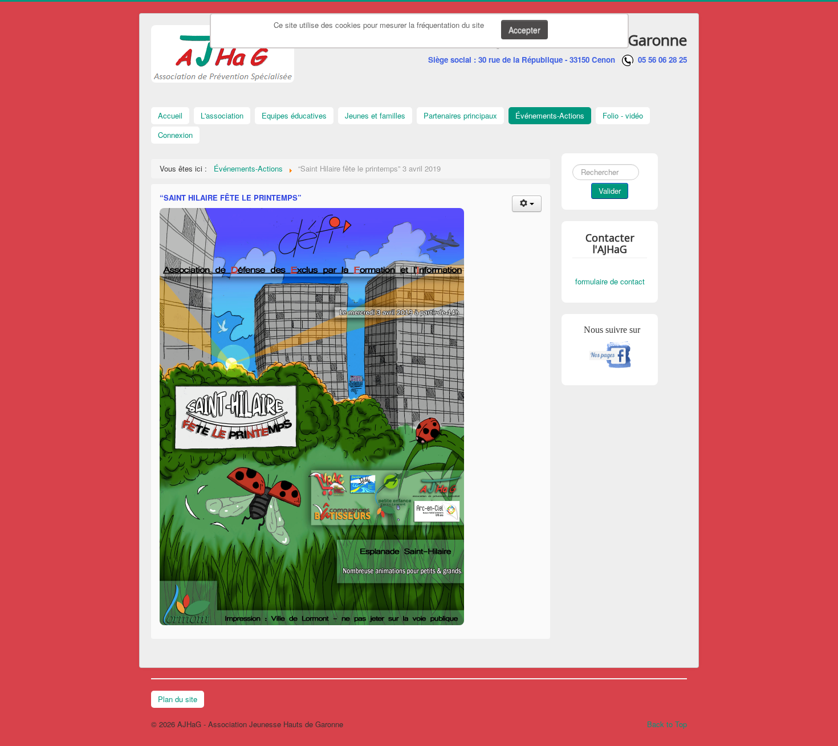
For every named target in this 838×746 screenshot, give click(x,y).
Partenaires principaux (460, 115)
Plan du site (177, 699)
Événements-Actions (549, 115)
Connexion (175, 134)
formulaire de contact (610, 281)
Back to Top (667, 724)
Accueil (170, 115)
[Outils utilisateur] (527, 203)
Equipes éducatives (294, 115)
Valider (610, 190)
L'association (222, 115)
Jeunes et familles (375, 115)
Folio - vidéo (623, 115)
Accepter (524, 29)
